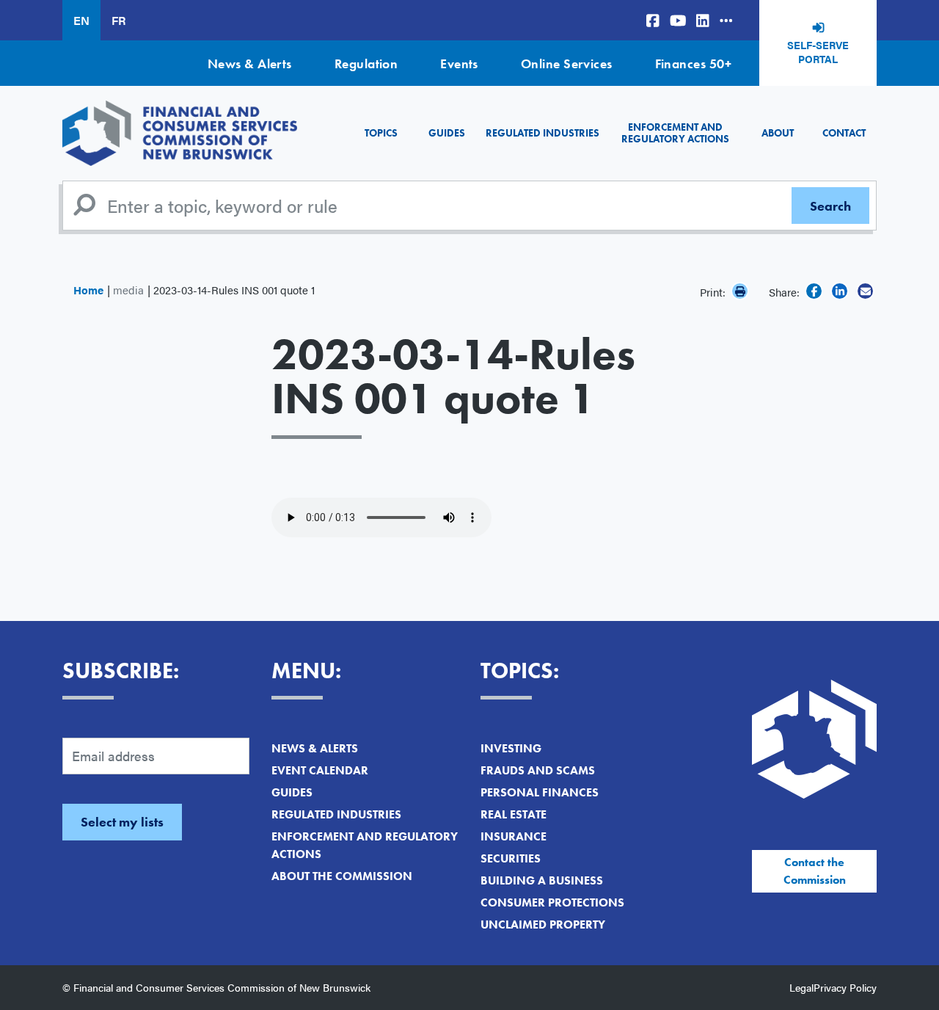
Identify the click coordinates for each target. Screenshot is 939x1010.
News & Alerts (250, 63)
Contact (844, 132)
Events (459, 63)
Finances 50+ (693, 63)
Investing (511, 748)
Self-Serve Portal (818, 52)
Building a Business (542, 880)
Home (88, 289)
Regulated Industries (542, 132)
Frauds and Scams (538, 770)
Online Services (567, 63)
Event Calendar (319, 770)
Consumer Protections (552, 902)
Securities (511, 858)
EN (81, 20)
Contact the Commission (814, 870)
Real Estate (514, 814)
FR (118, 20)
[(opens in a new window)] (653, 20)
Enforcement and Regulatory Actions (675, 132)
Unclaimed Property (543, 924)
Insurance (514, 836)
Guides (446, 132)
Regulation (366, 63)
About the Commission (341, 876)
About (777, 132)
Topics (381, 132)
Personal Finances (540, 792)
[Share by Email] (865, 291)
